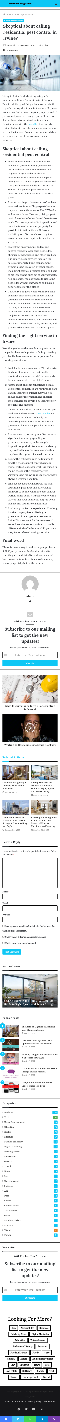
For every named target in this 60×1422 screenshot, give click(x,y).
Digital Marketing (13, 1146)
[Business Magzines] (20, 3)
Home (8, 14)
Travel (7, 1166)
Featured (8, 1225)
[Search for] (56, 4)
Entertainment (11, 1181)
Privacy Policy (34, 1401)
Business (8, 1112)
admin (10, 45)
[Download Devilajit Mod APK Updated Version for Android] (10, 1045)
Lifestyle (8, 1137)
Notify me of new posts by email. (20, 943)
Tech (6, 1117)
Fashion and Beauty (13, 1141)
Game (7, 1215)
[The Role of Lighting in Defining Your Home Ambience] (15, 772)
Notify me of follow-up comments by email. (25, 937)
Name (5, 891)
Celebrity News (12, 1205)
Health (7, 1132)
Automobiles (10, 1210)
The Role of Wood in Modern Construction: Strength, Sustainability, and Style (15, 822)
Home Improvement (23, 14)
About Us (8, 1401)
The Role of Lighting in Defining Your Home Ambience (14, 785)
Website (6, 914)
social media (43, 413)
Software (9, 1186)
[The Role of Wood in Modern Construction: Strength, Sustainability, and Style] (15, 807)
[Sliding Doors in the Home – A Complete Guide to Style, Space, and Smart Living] (44, 772)
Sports (7, 1200)
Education (9, 1127)
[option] (30, 991)
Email (5, 903)
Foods (7, 1235)
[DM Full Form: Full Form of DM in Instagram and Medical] (10, 1073)
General (8, 1161)
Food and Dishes (12, 1220)
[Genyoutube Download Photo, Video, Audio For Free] (10, 1087)
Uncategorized (12, 1151)
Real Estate (10, 1156)
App (6, 1191)
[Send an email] (14, 45)
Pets (6, 1195)
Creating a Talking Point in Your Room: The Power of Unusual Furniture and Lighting (44, 822)
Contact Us (20, 1401)
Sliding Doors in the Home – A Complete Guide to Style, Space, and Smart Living (42, 787)
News (7, 1171)
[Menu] (3, 4)
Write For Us (49, 1401)
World (7, 1230)
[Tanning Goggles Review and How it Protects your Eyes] (10, 1059)
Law (6, 1176)
